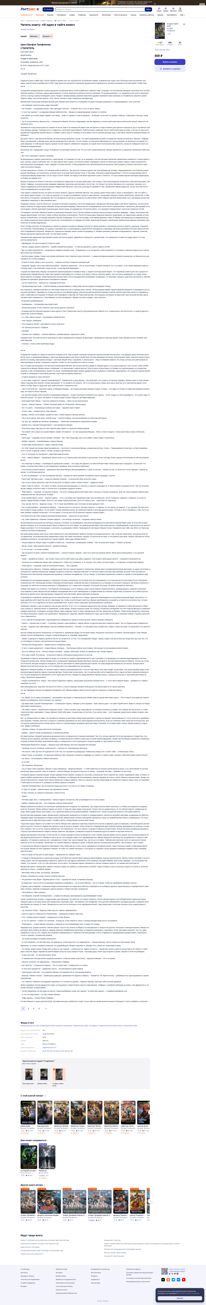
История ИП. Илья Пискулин (114, 1256)
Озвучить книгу (61, 1290)
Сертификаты (172, 15)
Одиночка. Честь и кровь (128, 1126)
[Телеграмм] (173, 1279)
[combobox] (100, 9)
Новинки (50, 15)
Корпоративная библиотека (66, 1293)
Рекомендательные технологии (138, 1282)
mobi (62, 1051)
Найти (148, 9)
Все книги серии (29, 1063)
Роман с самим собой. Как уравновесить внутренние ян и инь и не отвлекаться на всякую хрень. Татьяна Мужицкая (141, 1245)
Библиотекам (61, 1276)
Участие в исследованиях (30, 1279)
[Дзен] (163, 1279)
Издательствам (61, 1269)
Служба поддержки (28, 1283)
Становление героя (130, 1026)
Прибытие (43, 1171)
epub (44, 1051)
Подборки (82, 15)
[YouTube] (183, 1279)
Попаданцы (93, 1026)
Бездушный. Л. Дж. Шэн (112, 1240)
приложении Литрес (177, 1271)
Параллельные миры (80, 1026)
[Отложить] (33, 1103)
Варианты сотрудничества (66, 1279)
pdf (66, 1051)
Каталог (50, 9)
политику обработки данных (188, 1293)
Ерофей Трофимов (28, 29)
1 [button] (23, 1008)
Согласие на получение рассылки (138, 1278)
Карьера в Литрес (27, 1276)
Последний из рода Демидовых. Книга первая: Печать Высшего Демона (29, 1171)
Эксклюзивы (106, 15)
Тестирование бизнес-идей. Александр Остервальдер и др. (42, 1250)
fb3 (51, 1051)
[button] (45, 1008)
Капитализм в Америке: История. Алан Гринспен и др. (40, 1244)
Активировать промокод (100, 1269)
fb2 (48, 1051)
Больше (47, 36)
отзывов (170, 44)
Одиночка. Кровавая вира (61, 1126)
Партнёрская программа (65, 1283)
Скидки (72, 15)
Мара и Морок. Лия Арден (30, 1247)
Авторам (59, 1273)
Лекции (133, 15)
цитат (180, 44)
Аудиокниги (93, 15)
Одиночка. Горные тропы (78, 1126)
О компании (25, 1269)
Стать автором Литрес (64, 1286)
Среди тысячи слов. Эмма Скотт (32, 1254)
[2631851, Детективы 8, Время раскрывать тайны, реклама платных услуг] (103, 2)
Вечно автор (43, 1173)
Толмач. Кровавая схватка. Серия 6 (74, 1215)
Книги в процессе (120, 15)
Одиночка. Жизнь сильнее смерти (94, 1126)
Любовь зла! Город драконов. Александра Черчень (122, 1249)
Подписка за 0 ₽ (26, 15)
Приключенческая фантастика (110, 1026)
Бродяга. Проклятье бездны (48, 1215)
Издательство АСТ (49, 1048)
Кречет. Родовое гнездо (137, 1215)
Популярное (61, 15)
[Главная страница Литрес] (30, 9)
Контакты (24, 1273)
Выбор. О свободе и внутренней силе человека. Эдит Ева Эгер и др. (45, 1240)
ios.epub (56, 1051)
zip (72, 1051)
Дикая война (25, 1126)
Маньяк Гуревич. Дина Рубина (115, 1253)
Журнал (160, 15)
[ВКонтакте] (178, 1279)
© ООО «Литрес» (103, 1301)
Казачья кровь (142, 1126)
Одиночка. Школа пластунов (111, 1126)
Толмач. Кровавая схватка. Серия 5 (100, 1215)
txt (69, 1051)
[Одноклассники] (168, 1279)
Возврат (24, 1286)
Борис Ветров (26, 1173)
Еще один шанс (43, 1126)
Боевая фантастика (47, 1026)
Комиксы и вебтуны (147, 15)
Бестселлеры (96, 1273)
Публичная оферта (133, 1269)
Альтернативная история (30, 1026)
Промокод (40, 15)
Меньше (34, 36)
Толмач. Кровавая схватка (28, 1215)
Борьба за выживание (64, 1026)
